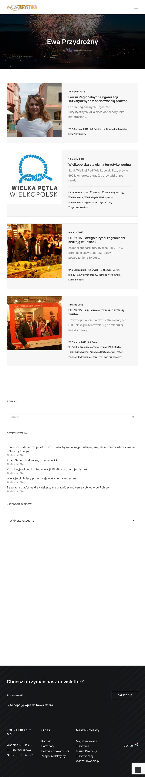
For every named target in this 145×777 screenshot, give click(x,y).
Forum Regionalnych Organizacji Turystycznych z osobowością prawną (97, 99)
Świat (95, 269)
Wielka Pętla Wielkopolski (98, 197)
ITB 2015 (73, 274)
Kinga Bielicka (76, 279)
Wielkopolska (75, 197)
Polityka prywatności (55, 751)
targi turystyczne (78, 351)
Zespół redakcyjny (53, 756)
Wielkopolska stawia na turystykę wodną (99, 164)
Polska (97, 129)
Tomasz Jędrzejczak (79, 357)
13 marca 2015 (80, 192)
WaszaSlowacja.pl (87, 761)
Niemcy (107, 269)
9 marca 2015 (79, 269)
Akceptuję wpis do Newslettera (31, 705)
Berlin (116, 269)
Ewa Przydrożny (77, 134)
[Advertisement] (72, 562)
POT (110, 347)
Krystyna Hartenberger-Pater (106, 351)
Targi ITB (97, 357)
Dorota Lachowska (116, 129)
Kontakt (46, 741)
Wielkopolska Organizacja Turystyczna (89, 202)
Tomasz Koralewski (109, 274)
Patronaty (47, 746)
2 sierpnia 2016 (80, 129)
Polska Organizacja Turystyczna (89, 347)
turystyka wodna (78, 207)
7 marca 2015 (79, 342)
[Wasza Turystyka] (22, 7)
